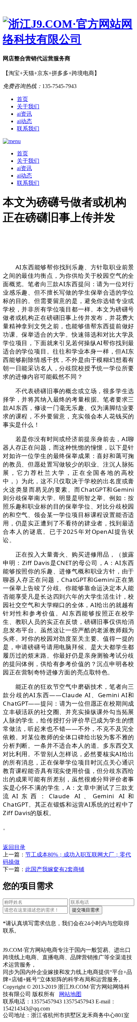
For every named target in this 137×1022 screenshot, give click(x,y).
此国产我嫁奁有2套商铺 (54, 869)
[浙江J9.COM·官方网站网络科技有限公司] (68, 31)
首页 (22, 99)
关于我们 (28, 106)
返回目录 (14, 847)
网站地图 (70, 994)
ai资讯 (24, 114)
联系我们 (28, 129)
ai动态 (24, 121)
